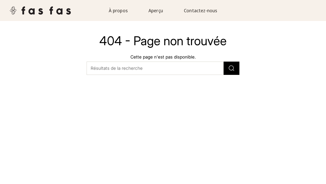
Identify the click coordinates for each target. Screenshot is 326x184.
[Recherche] (231, 68)
